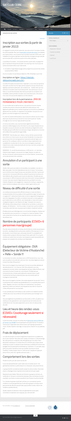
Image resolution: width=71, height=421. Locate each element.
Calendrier (52, 55)
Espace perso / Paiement (55, 48)
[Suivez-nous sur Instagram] (66, 33)
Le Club (14, 29)
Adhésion (41, 29)
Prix (36, 29)
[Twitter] (64, 33)
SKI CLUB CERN (12, 5)
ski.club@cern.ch (16, 405)
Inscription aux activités (55, 52)
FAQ (51, 29)
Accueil (9, 29)
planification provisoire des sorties (29, 52)
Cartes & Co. (29, 29)
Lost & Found (53, 58)
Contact (47, 29)
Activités (21, 29)
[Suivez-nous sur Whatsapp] (67, 33)
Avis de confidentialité (30, 405)
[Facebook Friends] (62, 33)
